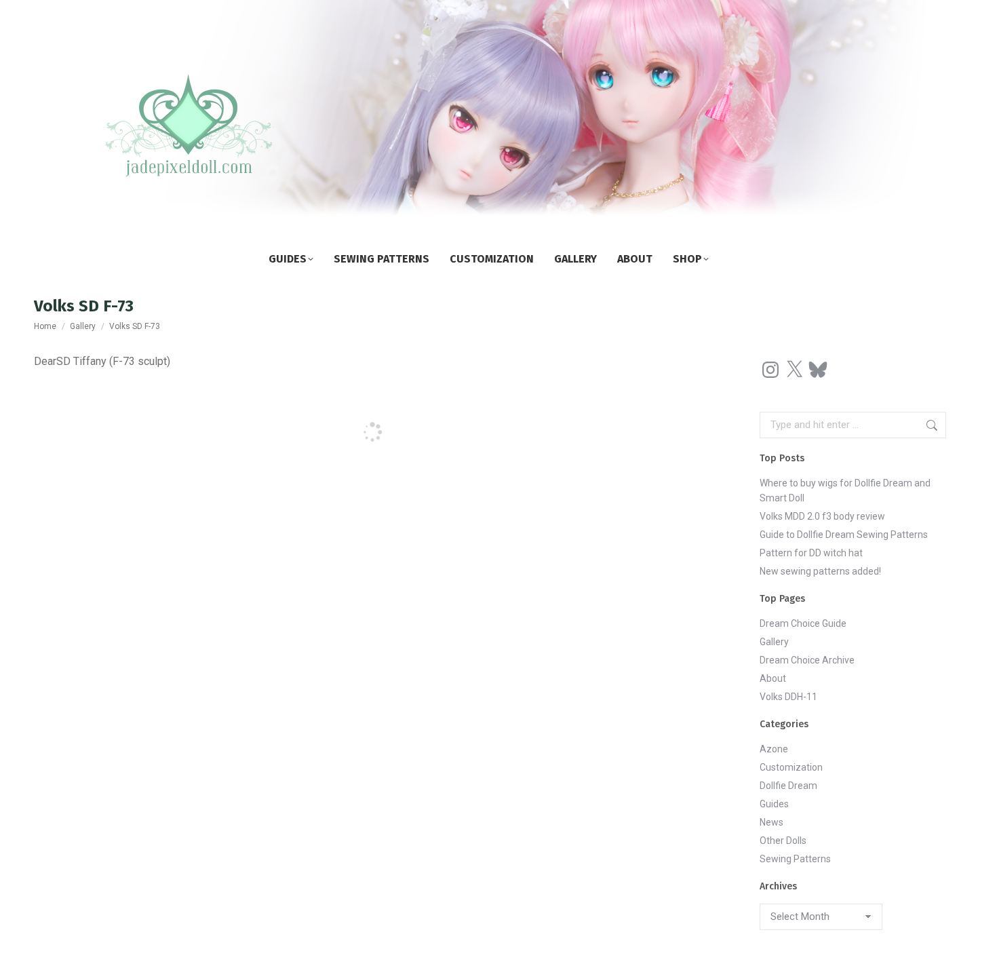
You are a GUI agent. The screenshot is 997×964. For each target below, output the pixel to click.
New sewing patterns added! (820, 571)
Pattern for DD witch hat (811, 552)
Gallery (774, 641)
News (771, 822)
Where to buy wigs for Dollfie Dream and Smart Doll (845, 490)
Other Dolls (783, 840)
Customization (791, 767)
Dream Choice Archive (807, 660)
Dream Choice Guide (803, 623)
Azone (774, 749)
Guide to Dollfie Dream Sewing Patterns (844, 534)
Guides (774, 803)
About (773, 678)
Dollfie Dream (788, 785)
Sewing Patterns (795, 858)
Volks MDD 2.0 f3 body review (822, 516)
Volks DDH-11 (788, 696)
